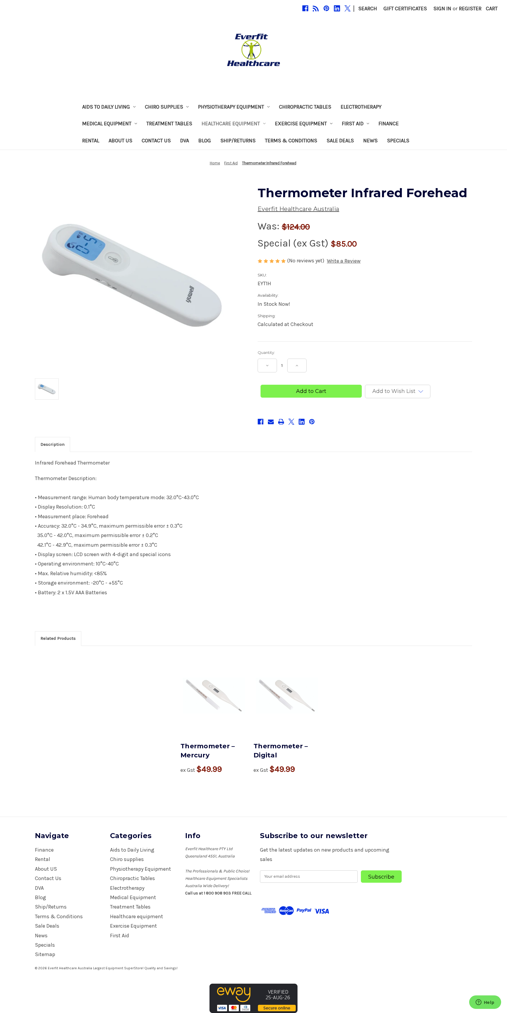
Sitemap (45, 954)
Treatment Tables (169, 123)
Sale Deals (340, 140)
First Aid (353, 123)
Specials (398, 140)
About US (120, 140)
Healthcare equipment (231, 123)
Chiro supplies (164, 107)
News (370, 140)
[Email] (271, 422)
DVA (184, 140)
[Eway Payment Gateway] (253, 998)
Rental (90, 140)
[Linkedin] (337, 8)
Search (367, 8)
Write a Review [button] (344, 261)
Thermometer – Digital (281, 750)
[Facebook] (305, 8)
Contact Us (156, 140)
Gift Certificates (405, 8)
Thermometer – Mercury (207, 750)
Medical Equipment (106, 123)
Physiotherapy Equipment (231, 107)
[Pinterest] (326, 8)
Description (52, 444)
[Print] (281, 422)
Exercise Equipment (301, 123)
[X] (347, 8)
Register (470, 8)
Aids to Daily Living (106, 107)
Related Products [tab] (58, 638)
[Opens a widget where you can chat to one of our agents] (485, 1002)
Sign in (442, 8)
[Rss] (316, 8)
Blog (204, 140)
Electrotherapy (361, 107)
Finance (388, 123)
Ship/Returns (238, 140)
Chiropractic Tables (305, 107)
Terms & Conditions (291, 140)
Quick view (214, 695)
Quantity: (266, 352)
